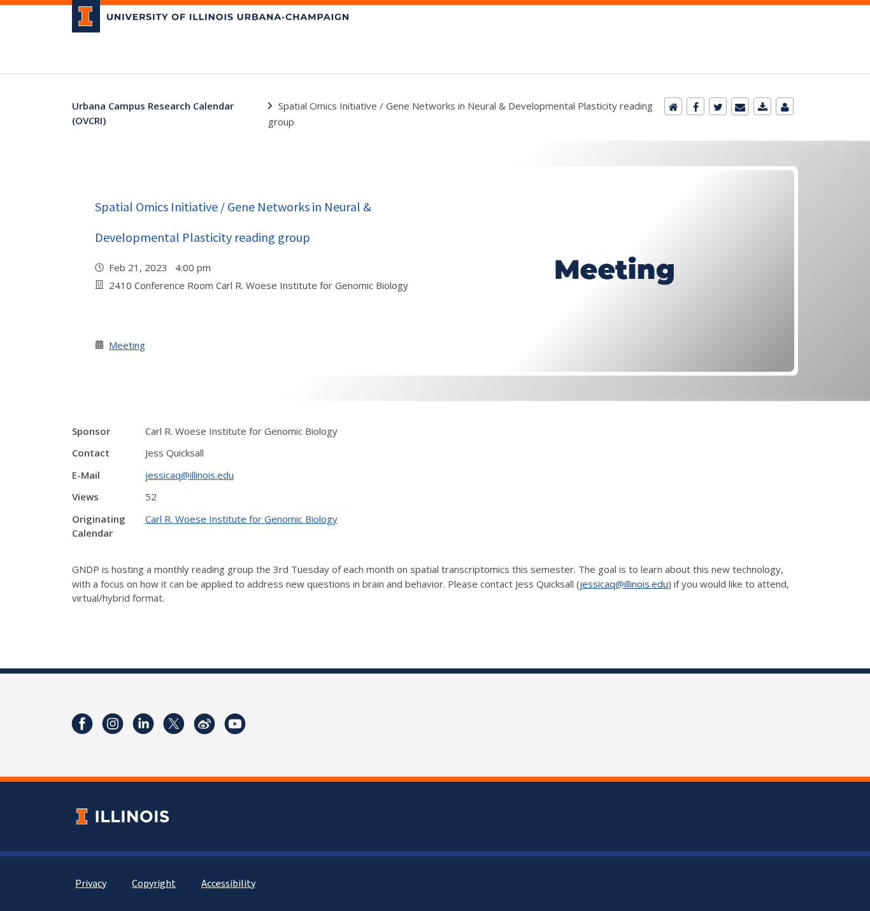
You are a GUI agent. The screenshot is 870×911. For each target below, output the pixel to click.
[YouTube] (235, 724)
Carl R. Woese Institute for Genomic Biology (241, 518)
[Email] (740, 106)
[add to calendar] (762, 106)
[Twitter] (718, 106)
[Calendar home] (673, 106)
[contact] (785, 106)
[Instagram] (113, 724)
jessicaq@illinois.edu (189, 475)
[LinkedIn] (143, 724)
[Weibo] (204, 724)
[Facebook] (695, 106)
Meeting (127, 345)
